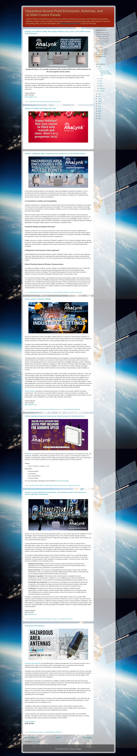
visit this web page (62, 481)
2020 (99, 106)
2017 (99, 113)
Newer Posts (30, 738)
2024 (99, 96)
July (101, 68)
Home (58, 738)
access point (33, 409)
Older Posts (87, 738)
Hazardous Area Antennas (34, 626)
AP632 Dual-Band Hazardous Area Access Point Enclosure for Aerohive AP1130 (54, 416)
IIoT (61, 409)
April (101, 83)
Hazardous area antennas (33, 663)
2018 (99, 111)
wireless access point (76, 292)
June (101, 78)
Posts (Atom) (36, 741)
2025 (99, 94)
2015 (99, 118)
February (102, 88)
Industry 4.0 (55, 619)
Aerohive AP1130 (34, 485)
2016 (99, 116)
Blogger (79, 749)
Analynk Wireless (30, 391)
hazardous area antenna (36, 732)
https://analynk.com (31, 97)
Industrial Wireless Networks (60, 292)
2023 (99, 99)
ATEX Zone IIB (33, 101)
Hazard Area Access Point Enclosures (50, 101)
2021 (99, 103)
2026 (99, 66)
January (102, 91)
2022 (99, 101)
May (101, 81)
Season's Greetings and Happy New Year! (40, 108)
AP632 (29, 453)
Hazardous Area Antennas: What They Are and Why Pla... (105, 73)
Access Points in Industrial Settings (38, 299)
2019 (99, 108)
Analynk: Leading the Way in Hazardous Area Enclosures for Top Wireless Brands (55, 153)
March (101, 86)
